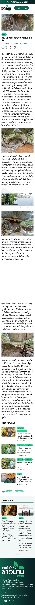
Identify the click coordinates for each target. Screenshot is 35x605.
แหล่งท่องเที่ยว (19, 492)
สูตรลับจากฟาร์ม (21, 431)
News (4, 34)
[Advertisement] (17, 280)
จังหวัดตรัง (9, 492)
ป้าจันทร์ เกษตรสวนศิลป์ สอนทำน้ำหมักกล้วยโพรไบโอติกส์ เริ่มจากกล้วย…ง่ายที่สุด (25, 436)
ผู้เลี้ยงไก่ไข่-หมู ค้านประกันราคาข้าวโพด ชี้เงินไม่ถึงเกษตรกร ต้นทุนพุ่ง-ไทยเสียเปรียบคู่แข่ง (8, 526)
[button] (14, 554)
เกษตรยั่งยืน (28, 445)
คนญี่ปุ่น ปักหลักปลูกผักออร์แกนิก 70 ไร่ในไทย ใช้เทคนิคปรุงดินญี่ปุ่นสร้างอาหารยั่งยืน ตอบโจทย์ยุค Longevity (24, 452)
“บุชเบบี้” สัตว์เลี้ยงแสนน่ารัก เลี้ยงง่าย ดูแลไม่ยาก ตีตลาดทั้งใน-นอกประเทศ (24, 479)
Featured (20, 428)
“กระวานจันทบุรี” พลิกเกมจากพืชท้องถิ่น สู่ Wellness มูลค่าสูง (25, 464)
